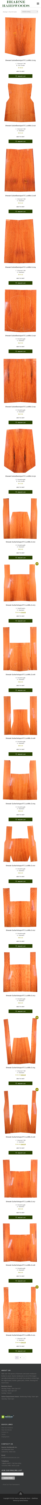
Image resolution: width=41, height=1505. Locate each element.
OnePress (35, 1498)
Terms (3, 1434)
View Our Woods (6, 1430)
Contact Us (4, 1432)
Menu (37, 3)
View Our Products (7, 1428)
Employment (5, 1437)
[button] (20, 76)
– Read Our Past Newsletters (10, 1484)
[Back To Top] (20, 1493)
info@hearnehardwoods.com (10, 1457)
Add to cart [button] (20, 71)
